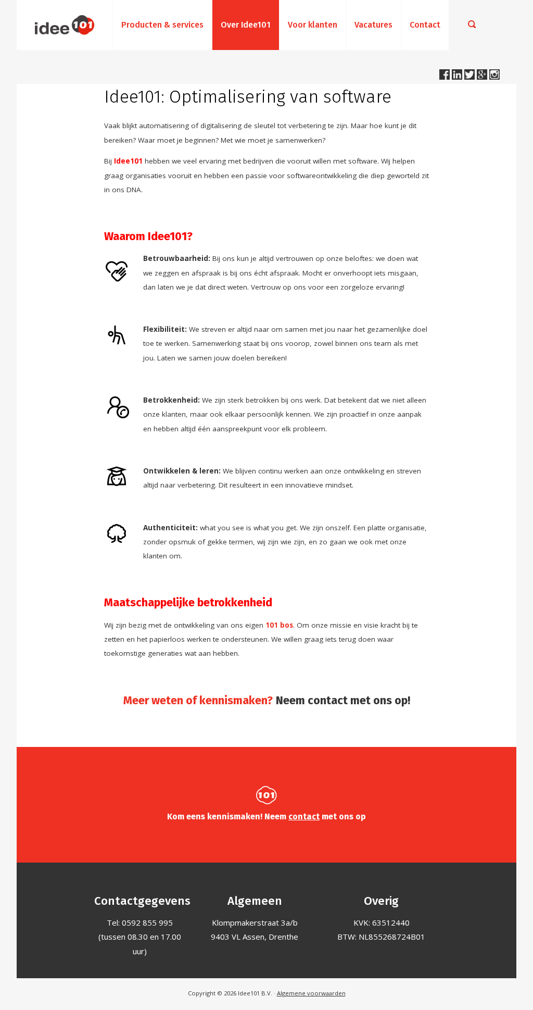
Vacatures (373, 25)
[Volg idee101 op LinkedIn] (458, 76)
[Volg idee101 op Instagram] (494, 76)
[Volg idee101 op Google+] (483, 76)
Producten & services (162, 25)
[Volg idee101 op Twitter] (470, 76)
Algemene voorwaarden (311, 993)
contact (304, 816)
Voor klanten (312, 25)
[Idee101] (64, 25)
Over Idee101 (246, 25)
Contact (425, 25)
